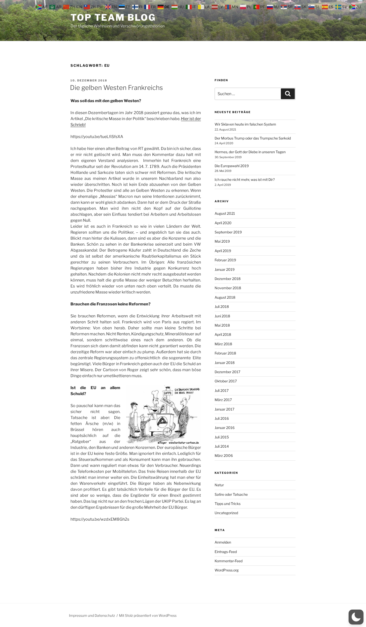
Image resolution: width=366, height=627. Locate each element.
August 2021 (225, 213)
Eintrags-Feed (226, 552)
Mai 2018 (222, 325)
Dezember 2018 (228, 279)
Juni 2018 (222, 316)
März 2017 (223, 400)
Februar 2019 (225, 260)
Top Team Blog (113, 17)
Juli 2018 (222, 306)
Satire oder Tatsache (231, 494)
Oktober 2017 (226, 381)
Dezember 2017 (227, 372)
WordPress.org (227, 570)
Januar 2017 (224, 409)
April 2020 (223, 223)
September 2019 (228, 232)
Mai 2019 (222, 241)
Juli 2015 (222, 437)
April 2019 (223, 251)
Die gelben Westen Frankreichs (116, 87)
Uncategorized (226, 513)
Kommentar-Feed (229, 561)
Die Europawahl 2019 (232, 166)
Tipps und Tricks (228, 503)
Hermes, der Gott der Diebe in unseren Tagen (250, 152)
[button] (356, 617)
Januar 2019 (225, 269)
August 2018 (225, 297)
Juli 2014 (222, 446)
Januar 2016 (225, 427)
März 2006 (224, 455)
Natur (219, 485)
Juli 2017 (222, 390)
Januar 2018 (225, 362)
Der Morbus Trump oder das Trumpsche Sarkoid (253, 138)
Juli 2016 (222, 418)
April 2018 (223, 334)
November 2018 (228, 288)
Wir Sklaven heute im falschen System (245, 124)
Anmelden (223, 542)
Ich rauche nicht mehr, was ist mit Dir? (245, 179)
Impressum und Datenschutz (92, 615)
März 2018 (223, 344)
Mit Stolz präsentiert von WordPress (148, 615)
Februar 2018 (225, 353)
